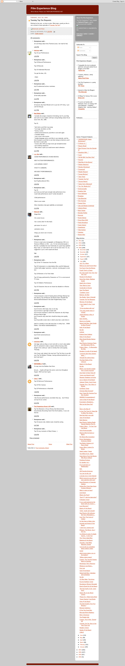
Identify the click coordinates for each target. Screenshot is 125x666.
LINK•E (82, 632)
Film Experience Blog (43, 8)
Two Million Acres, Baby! (87, 453)
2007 (80, 650)
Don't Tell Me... (84, 318)
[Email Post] (53, 31)
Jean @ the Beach (85, 417)
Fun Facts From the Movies (87, 268)
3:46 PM (36, 256)
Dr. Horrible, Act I (84, 462)
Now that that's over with (86, 415)
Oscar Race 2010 (83, 220)
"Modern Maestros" (83, 164)
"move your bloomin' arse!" (87, 375)
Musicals (80, 215)
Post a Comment (34, 438)
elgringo (36, 50)
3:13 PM (36, 208)
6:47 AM (36, 425)
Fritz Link (82, 568)
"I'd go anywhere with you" (87, 308)
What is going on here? (86, 490)
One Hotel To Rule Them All (87, 373)
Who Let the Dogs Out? (86, 404)
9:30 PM (36, 416)
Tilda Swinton (82, 230)
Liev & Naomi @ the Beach (87, 380)
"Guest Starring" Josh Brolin (88, 599)
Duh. (81, 469)
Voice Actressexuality (86, 430)
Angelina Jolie (82, 191)
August (82, 259)
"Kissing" (80, 159)
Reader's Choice (84, 627)
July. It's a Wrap (84, 263)
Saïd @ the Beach (85, 570)
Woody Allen (81, 234)
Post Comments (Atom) (42, 448)
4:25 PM (36, 329)
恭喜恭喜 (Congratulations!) (87, 397)
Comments (82, 50)
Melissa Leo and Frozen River (88, 265)
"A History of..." (82, 143)
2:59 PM (36, 184)
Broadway (81, 196)
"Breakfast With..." (83, 152)
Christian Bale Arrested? (86, 391)
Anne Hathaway (82, 193)
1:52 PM (36, 47)
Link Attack (83, 492)
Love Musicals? (84, 506)
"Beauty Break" (82, 146)
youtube (91, 33)
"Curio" (80, 155)
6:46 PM (36, 360)
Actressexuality (82, 188)
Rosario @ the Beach (86, 277)
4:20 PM (36, 303)
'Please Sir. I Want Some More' (88, 597)
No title (82, 330)
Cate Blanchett (82, 198)
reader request (39, 33)
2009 (80, 245)
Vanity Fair (81, 70)
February (82, 644)
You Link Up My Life (85, 473)
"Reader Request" (83, 172)
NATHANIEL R (38, 364)
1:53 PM (36, 56)
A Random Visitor (84, 499)
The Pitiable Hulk (84, 617)
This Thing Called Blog (86, 538)
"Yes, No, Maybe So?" (84, 186)
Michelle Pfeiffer (82, 213)
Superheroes (81, 227)
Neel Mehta (37, 113)
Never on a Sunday (85, 321)
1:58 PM (36, 80)
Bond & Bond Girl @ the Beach (88, 586)
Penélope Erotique (85, 460)
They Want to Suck (85, 285)
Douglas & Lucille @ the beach (88, 351)
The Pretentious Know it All (42, 406)
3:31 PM (36, 236)
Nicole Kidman (82, 218)
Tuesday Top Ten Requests (41, 20)
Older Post (69, 444)
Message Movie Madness (87, 612)
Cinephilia (81, 109)
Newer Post (31, 444)
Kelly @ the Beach (85, 327)
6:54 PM (36, 375)
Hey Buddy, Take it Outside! (88, 297)
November (83, 252)
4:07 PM (36, 290)
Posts (80, 47)
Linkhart (82, 332)
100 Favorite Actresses (86, 471)
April (81, 640)
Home (50, 444)
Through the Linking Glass (87, 357)
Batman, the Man (84, 295)
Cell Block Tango (84, 388)
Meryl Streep (81, 210)
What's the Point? (85, 495)
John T (36, 378)
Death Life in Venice (85, 283)
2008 (80, 247)
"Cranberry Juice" (84, 292)
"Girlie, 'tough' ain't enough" (87, 511)
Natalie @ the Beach (85, 630)
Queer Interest (82, 225)
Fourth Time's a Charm (86, 270)
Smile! (81, 551)
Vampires (80, 232)
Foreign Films (82, 203)
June (81, 635)
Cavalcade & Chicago (86, 288)
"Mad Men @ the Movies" (85, 162)
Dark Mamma (83, 420)
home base (79, 33)
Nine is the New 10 (85, 409)
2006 (80, 652)
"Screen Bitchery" (83, 174)
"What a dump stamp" (86, 557)
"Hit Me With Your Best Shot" (86, 157)
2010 (80, 243)
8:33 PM (36, 403)
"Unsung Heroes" (83, 181)
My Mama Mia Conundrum (87, 437)
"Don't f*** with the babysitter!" (88, 497)
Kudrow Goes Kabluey (86, 334)
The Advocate (82, 92)
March (82, 642)
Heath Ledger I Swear (86, 451)
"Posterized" (81, 169)
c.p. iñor (36, 154)
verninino (37, 341)
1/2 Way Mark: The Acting (87, 579)
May (81, 637)
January (82, 647)
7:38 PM (36, 392)
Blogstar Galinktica (85, 608)
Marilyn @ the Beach (86, 508)
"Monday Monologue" (84, 167)
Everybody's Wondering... (87, 402)
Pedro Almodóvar (83, 222)
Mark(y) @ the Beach (86, 364)
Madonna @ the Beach (86, 540)
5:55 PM (36, 338)
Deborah (36, 212)
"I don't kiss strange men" (87, 527)
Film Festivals (82, 201)
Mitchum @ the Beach (86, 302)
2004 (80, 657)
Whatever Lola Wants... (86, 566)
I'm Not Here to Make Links (87, 521)
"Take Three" (81, 176)
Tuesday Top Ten (55, 25)
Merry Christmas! (84, 615)
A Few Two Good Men (86, 610)
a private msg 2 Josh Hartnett (88, 476)
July (81, 261)
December (83, 249)
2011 (80, 240)
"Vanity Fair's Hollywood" (85, 184)
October (82, 254)
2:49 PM (36, 175)
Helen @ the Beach (85, 337)
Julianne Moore (82, 208)
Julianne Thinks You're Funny (88, 382)
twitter (85, 33)
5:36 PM (36, 434)
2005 (80, 654)
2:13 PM (36, 99)
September (83, 256)
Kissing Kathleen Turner (86, 581)
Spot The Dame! (84, 290)
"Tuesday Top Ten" (83, 179)
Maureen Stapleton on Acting (88, 377)
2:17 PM (36, 110)
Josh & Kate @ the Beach (87, 399)
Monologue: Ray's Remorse (87, 563)
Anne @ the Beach (85, 601)
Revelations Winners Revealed (88, 584)
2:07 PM (36, 89)
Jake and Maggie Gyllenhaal (86, 205)
